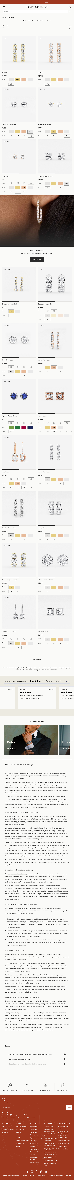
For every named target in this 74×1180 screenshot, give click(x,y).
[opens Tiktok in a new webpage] (41, 1171)
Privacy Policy (41, 1175)
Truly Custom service (47, 975)
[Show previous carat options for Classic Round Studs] (7, 136)
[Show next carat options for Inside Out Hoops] (71, 483)
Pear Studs (5, 176)
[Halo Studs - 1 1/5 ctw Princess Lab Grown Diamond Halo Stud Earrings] (55, 396)
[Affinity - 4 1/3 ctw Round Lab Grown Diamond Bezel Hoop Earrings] (55, 52)
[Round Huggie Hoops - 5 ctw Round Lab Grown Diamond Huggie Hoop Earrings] (19, 560)
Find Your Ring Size (63, 1143)
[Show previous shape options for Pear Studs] (7, 183)
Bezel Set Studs (7, 360)
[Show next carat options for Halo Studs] (71, 432)
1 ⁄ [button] (30, 136)
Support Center (34, 1162)
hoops (28, 668)
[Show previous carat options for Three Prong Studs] (43, 136)
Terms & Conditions (28, 1175)
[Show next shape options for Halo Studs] (71, 423)
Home (4, 17)
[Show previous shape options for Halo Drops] (7, 479)
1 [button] (23, 136)
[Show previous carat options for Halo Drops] (7, 488)
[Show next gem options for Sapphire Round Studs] (35, 427)
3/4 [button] (17, 136)
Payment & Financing (36, 1138)
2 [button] (29, 192)
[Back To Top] (71, 1170)
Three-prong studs (13, 919)
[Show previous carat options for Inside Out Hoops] (43, 483)
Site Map (68, 1175)
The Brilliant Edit (63, 1149)
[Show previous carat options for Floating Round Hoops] (7, 539)
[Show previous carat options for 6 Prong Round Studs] (43, 591)
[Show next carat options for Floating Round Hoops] (35, 539)
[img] (66, 11)
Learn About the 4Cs (50, 1126)
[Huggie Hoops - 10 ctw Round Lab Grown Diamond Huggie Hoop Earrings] (55, 508)
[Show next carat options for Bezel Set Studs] (35, 376)
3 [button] (46, 188)
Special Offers (34, 1143)
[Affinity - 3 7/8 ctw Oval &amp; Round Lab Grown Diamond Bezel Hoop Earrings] (19, 52)
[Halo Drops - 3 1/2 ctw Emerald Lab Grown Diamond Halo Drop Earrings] (19, 452)
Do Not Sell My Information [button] (55, 1175)
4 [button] (53, 188)
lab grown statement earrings (17, 874)
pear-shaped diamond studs (48, 933)
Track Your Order (35, 1149)
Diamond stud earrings (12, 908)
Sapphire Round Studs (9, 416)
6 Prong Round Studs (45, 580)
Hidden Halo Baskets (45, 176)
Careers (18, 1146)
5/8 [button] (47, 432)
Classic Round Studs (9, 124)
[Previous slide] (2, 740)
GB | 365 (32, 1155)
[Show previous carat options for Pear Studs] (7, 192)
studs (22, 668)
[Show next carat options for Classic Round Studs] (35, 136)
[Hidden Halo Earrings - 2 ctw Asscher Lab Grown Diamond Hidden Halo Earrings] (19, 612)
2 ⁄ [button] (66, 432)
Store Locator (20, 1143)
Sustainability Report (8, 1129)
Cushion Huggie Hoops (46, 304)
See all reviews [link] (58, 681)
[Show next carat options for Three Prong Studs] (71, 136)
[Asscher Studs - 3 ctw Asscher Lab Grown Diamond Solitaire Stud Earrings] (55, 612)
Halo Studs (42, 416)
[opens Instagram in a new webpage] (32, 1171)
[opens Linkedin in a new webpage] (46, 1171)
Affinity (4, 72)
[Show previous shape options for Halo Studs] (43, 423)
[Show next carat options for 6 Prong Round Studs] (71, 591)
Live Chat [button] (18, 1138)
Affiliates (18, 1132)
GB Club (32, 1146)
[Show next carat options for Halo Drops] (35, 488)
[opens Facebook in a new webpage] (27, 1171)
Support (33, 1123)
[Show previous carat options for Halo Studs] (43, 432)
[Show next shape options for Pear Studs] (35, 183)
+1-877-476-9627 (21, 1126)
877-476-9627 (20, 1129)
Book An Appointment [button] (22, 1140)
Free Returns (33, 1129)
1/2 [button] (10, 136)
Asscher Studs (43, 632)
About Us (4, 1126)
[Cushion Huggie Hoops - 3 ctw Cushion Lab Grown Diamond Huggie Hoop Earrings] (55, 284)
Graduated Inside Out (9, 304)
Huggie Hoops (43, 528)
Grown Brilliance (10, 954)
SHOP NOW (11, 748)
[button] (4, 7)
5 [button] (59, 188)
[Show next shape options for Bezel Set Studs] (35, 367)
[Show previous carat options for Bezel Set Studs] (7, 376)
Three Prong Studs (44, 124)
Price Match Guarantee (36, 1152)
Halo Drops (6, 472)
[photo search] (70, 11)
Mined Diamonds (49, 1157)
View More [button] (37, 660)
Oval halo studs (63, 922)
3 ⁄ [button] (10, 84)
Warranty (32, 1135)
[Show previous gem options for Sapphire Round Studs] (7, 427)
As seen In (5, 1132)
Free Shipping (34, 1126)
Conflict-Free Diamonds (51, 1160)
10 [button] (53, 540)
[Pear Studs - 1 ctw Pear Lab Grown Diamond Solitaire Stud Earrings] (19, 156)
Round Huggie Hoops (9, 580)
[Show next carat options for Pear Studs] (35, 192)
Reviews (4, 1135)
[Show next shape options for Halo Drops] (35, 479)
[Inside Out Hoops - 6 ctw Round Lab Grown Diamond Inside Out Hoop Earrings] (55, 452)
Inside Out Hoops (44, 360)
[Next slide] (72, 740)
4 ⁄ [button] (47, 84)
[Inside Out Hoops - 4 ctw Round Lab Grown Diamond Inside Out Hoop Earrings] (55, 340)
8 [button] (59, 592)
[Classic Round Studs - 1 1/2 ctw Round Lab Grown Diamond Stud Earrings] (19, 104)
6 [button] (66, 188)
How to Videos (62, 1146)
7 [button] (66, 484)
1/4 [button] (10, 432)
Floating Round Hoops (9, 528)
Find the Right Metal (64, 1140)
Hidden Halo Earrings (9, 632)
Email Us (18, 1135)
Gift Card (33, 1140)
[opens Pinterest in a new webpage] (36, 1171)
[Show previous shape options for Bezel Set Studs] (7, 367)
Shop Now (35, 259)
